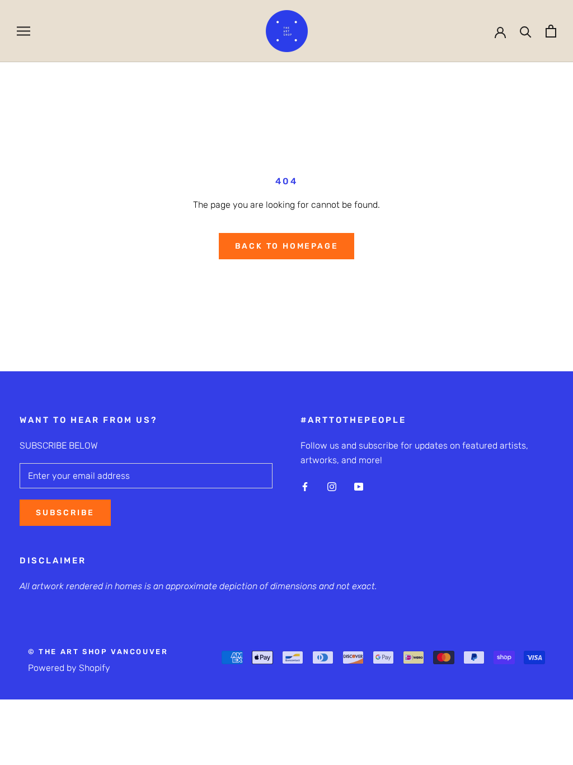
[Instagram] (331, 486)
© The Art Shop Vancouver (98, 651)
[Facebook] (304, 486)
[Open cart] (551, 31)
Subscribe (65, 512)
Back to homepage (287, 246)
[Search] (526, 31)
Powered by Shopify (69, 668)
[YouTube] (358, 486)
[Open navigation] (23, 31)
